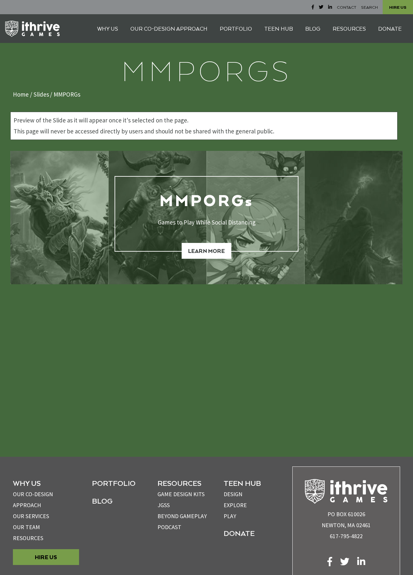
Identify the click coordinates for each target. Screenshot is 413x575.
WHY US (107, 29)
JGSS (163, 505)
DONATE (390, 29)
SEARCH (369, 7)
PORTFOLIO (236, 29)
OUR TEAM (26, 527)
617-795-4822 (346, 536)
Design (233, 494)
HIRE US (398, 7)
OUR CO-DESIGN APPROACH (168, 29)
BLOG (312, 29)
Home (21, 94)
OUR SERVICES (31, 516)
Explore (235, 505)
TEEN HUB (278, 29)
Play (230, 516)
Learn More (206, 251)
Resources (28, 538)
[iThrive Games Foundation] (32, 29)
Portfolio (114, 483)
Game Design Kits (181, 494)
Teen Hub (242, 483)
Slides (41, 94)
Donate (239, 533)
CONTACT (346, 7)
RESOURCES (349, 29)
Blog (102, 501)
